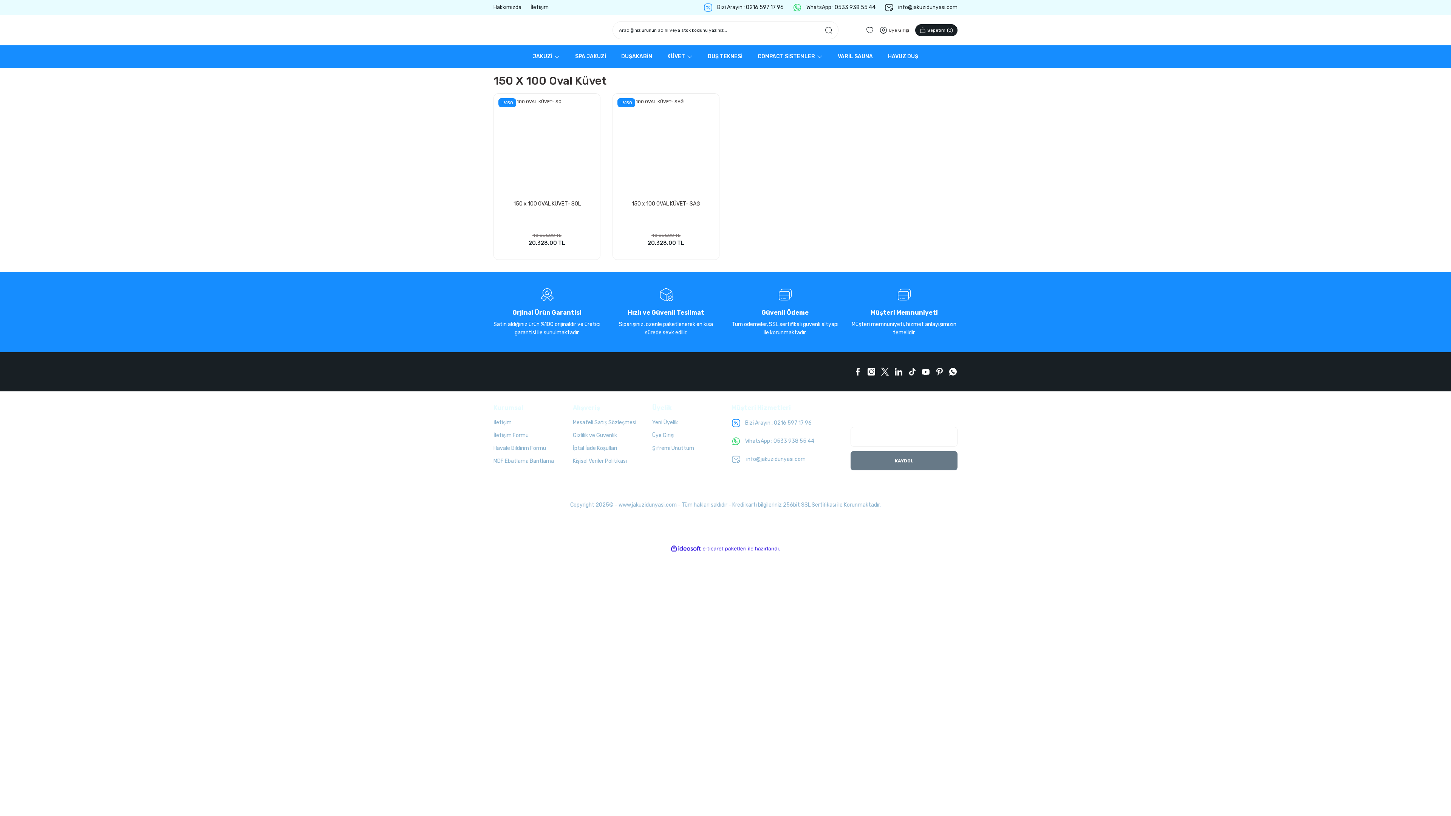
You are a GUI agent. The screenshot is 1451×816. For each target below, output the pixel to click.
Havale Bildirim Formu (519, 448)
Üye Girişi (663, 435)
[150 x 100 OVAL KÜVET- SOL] (547, 146)
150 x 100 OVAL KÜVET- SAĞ (666, 204)
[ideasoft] (686, 548)
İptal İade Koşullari (595, 448)
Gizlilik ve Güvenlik (595, 435)
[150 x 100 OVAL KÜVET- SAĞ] (666, 146)
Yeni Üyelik (665, 422)
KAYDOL (904, 461)
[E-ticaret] (724, 549)
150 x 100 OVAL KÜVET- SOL (547, 204)
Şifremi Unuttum (673, 448)
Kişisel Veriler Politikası (600, 461)
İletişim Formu (511, 435)
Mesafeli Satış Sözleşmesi (604, 422)
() (940, 30)
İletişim (502, 422)
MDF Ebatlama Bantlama (523, 461)
